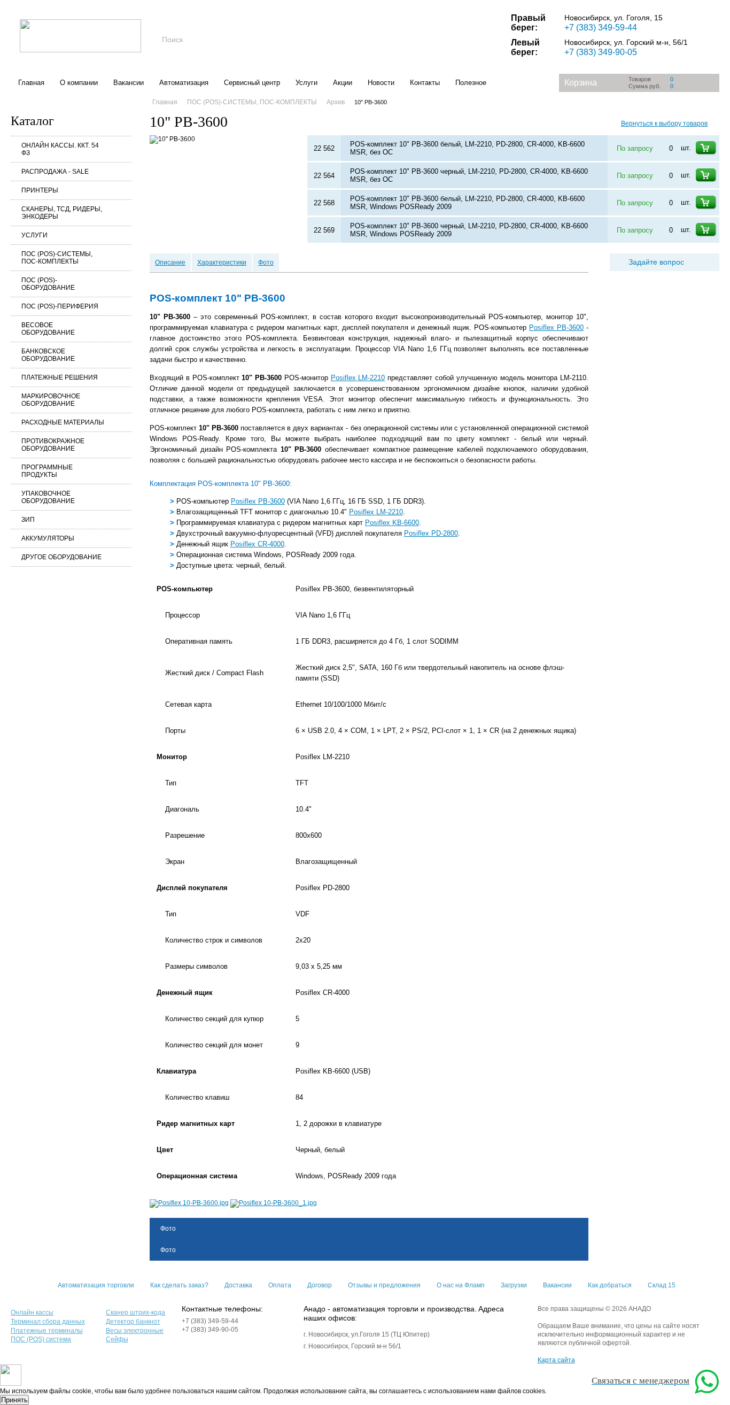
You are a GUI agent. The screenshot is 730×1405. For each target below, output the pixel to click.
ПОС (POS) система (41, 1339)
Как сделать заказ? (179, 1285)
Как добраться (610, 1285)
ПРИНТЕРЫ (39, 190)
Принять (14, 1400)
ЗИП (28, 519)
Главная (31, 83)
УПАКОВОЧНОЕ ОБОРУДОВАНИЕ (48, 497)
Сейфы (117, 1339)
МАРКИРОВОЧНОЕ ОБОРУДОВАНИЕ (50, 399)
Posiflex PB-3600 (556, 327)
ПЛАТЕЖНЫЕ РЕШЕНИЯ (59, 377)
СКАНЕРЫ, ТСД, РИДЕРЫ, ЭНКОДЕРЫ (61, 212)
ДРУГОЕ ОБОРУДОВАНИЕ (61, 557)
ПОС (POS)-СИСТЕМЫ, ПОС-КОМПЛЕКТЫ (56, 257)
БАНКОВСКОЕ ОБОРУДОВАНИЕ (48, 355)
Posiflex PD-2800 (431, 533)
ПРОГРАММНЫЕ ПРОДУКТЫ (47, 471)
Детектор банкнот (133, 1321)
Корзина (580, 82)
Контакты (425, 83)
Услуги (306, 83)
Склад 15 (661, 1285)
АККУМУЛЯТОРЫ (47, 538)
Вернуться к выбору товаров (664, 123)
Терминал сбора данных (48, 1321)
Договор (319, 1285)
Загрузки (514, 1285)
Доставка (238, 1285)
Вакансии (128, 83)
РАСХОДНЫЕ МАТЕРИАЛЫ (62, 422)
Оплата (279, 1285)
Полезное (470, 83)
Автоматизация (183, 83)
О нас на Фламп (461, 1285)
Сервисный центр (252, 83)
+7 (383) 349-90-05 (600, 52)
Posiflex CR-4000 (257, 544)
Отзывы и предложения (384, 1285)
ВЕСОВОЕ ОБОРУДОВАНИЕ (48, 328)
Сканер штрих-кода (135, 1312)
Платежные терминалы (47, 1330)
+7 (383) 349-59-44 (600, 27)
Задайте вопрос (656, 262)
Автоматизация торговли (96, 1285)
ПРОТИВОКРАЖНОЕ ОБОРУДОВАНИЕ (52, 444)
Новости (381, 83)
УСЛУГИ (34, 235)
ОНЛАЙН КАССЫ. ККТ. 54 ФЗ (60, 149)
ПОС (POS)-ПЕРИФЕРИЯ (59, 306)
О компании (79, 83)
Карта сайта (556, 1360)
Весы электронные (135, 1330)
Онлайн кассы (32, 1312)
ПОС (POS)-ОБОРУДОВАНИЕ (48, 283)
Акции (342, 83)
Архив (336, 102)
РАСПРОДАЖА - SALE (55, 171)
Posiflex (358, 378)
